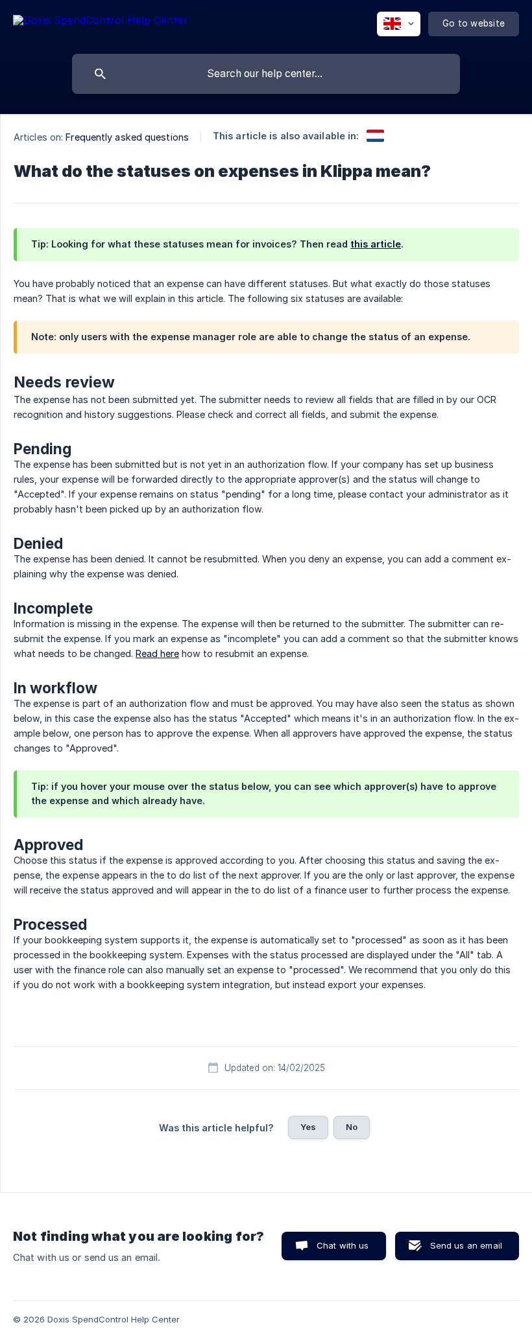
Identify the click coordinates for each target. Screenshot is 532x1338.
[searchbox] (266, 74)
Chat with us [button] (343, 1245)
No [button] (351, 1127)
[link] (375, 136)
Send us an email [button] (466, 1245)
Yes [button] (308, 1127)
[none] (100, 22)
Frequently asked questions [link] (127, 137)
